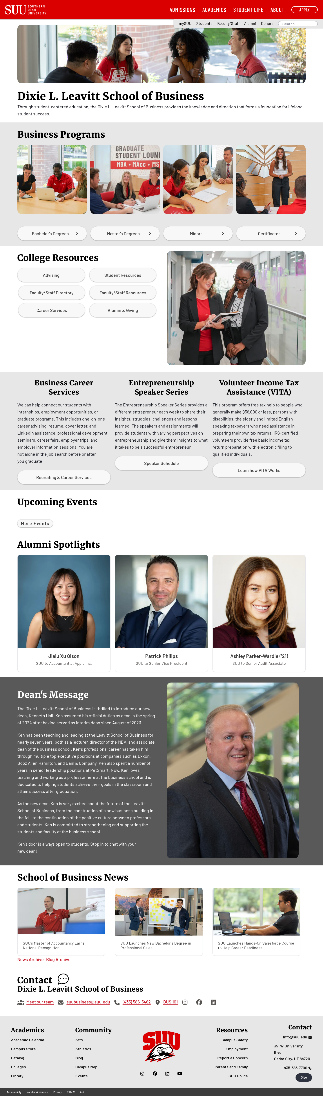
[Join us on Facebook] (155, 1073)
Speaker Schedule (161, 463)
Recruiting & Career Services (64, 477)
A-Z (82, 1092)
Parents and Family (231, 1066)
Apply (304, 9)
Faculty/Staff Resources (123, 292)
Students (204, 23)
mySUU (185, 23)
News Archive (30, 959)
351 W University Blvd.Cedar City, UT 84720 (292, 1052)
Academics (214, 9)
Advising (51, 275)
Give (304, 1077)
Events (81, 1075)
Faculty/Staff (228, 23)
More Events (35, 523)
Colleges (18, 1066)
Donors (267, 23)
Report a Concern (232, 1057)
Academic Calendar (27, 1039)
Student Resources (122, 275)
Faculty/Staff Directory (52, 292)
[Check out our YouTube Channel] (180, 1073)
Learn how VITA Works (259, 470)
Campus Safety (234, 1039)
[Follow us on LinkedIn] (167, 1073)
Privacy (57, 1092)
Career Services (51, 310)
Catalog (17, 1057)
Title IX (71, 1092)
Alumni (250, 23)
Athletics (83, 1048)
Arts (79, 1039)
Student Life (248, 9)
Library (17, 1075)
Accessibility (14, 1092)
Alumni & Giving (123, 310)
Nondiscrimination (37, 1092)
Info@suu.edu (295, 1036)
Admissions (182, 9)
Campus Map (86, 1066)
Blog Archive (58, 959)
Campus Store (23, 1048)
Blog (79, 1057)
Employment (237, 1048)
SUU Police (238, 1075)
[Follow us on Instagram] (142, 1073)
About (277, 9)
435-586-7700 (295, 1067)
